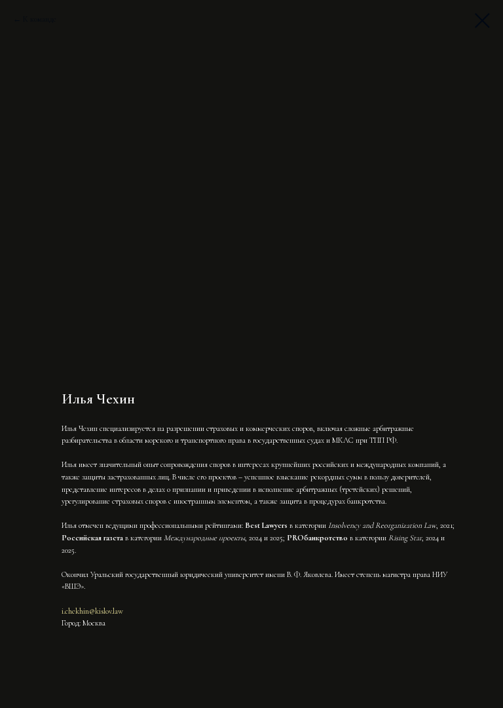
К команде (39, 19)
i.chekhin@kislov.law (92, 611)
